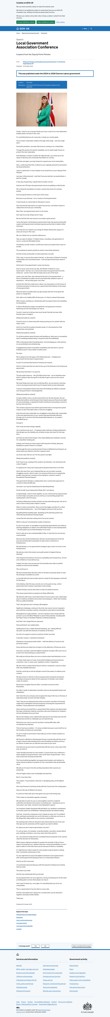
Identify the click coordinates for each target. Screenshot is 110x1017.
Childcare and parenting (24, 976)
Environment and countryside (52, 973)
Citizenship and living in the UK (26, 980)
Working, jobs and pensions (52, 991)
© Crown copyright (87, 1012)
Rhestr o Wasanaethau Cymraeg (26, 1004)
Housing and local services (51, 976)
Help (18, 1002)
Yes (37, 946)
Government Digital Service (48, 1004)
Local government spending (24, 926)
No (46, 946)
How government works (77, 987)
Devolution (44, 33)
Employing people (49, 969)
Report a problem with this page (81, 946)
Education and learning (50, 966)
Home (18, 33)
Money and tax (48, 980)
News (71, 969)
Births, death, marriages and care (27, 969)
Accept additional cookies (25, 22)
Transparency (74, 984)
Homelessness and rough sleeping (26, 914)
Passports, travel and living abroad (54, 984)
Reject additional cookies (46, 22)
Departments (73, 966)
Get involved (73, 991)
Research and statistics (77, 976)
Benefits (19, 966)
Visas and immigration (50, 987)
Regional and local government (30, 33)
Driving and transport (23, 991)
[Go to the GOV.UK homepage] (22, 28)
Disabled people (21, 987)
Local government (21, 923)
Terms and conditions (65, 1002)
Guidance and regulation (77, 973)
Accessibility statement (42, 1002)
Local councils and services (24, 920)
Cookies (30, 1002)
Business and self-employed (25, 973)
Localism (19, 929)
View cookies (60, 22)
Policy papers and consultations (80, 980)
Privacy (23, 1002)
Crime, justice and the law (24, 984)
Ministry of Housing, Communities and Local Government (39, 62)
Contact (54, 1002)
